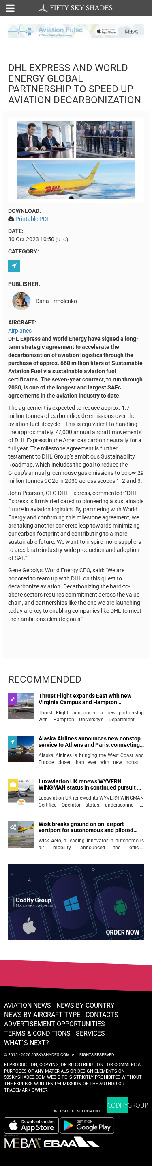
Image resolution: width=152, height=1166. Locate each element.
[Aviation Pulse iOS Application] (76, 30)
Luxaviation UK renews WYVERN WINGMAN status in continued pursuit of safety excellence (90, 785)
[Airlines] (15, 266)
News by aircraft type (42, 1015)
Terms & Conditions (37, 1033)
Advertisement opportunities (54, 1024)
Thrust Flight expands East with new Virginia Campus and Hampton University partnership (85, 699)
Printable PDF (32, 219)
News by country (85, 1005)
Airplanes (20, 330)
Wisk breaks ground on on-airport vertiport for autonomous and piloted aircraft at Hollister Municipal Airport (86, 827)
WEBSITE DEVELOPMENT (77, 1111)
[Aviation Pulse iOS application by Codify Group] (31, 1125)
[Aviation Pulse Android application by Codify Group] (91, 1125)
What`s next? (26, 1043)
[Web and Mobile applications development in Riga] (127, 1105)
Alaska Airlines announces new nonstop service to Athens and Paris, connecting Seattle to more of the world (90, 742)
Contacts (102, 1015)
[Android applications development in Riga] (76, 905)
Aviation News (27, 1005)
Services (90, 1033)
